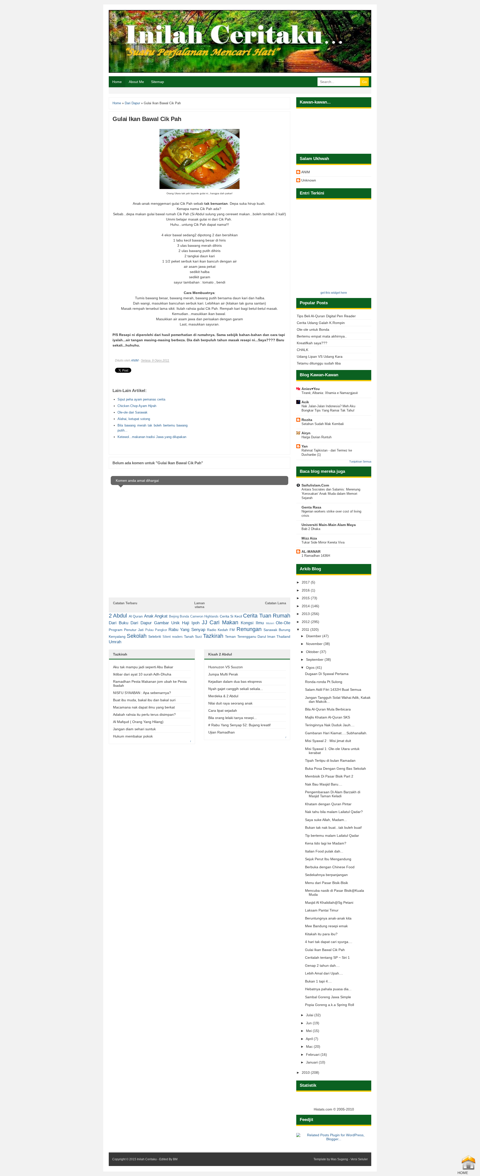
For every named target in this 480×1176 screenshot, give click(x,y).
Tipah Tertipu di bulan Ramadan (330, 760)
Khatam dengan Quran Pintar (328, 804)
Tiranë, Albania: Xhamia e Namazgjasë (330, 393)
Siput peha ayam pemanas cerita (141, 399)
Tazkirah (213, 636)
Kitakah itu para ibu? (321, 934)
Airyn (306, 433)
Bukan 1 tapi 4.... (318, 981)
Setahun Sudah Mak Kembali (323, 424)
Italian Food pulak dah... (324, 851)
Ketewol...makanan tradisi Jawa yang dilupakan (152, 437)
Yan (305, 446)
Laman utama (199, 605)
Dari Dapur (141, 622)
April (310, 1039)
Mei (309, 1031)
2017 (306, 582)
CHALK (302, 350)
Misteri (270, 623)
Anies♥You (311, 389)
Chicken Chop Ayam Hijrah (137, 406)
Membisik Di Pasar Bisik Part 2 (329, 776)
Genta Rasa (311, 507)
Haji (185, 622)
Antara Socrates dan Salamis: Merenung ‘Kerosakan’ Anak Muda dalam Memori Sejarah (331, 494)
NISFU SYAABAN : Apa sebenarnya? (142, 693)
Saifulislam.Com (315, 485)
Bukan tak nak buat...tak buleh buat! (333, 828)
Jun (309, 1023)
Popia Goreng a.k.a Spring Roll (329, 1005)
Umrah (115, 642)
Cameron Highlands (204, 616)
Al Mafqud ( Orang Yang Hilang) (138, 722)
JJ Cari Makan (220, 622)
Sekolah (136, 636)
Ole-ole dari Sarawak (133, 412)
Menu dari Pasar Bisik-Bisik (326, 883)
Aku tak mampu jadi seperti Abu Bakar (143, 667)
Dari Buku (118, 622)
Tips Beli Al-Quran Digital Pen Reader (326, 316)
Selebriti (154, 636)
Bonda (184, 616)
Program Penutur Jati (126, 630)
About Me (136, 82)
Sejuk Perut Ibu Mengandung (328, 859)
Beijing (174, 616)
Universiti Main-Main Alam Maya (329, 525)
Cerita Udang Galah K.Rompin (321, 323)
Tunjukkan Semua (360, 461)
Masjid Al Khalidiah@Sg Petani (329, 902)
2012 (306, 622)
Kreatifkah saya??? (312, 343)
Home (117, 82)
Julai (310, 1015)
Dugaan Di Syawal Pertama (326, 674)
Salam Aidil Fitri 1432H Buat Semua (333, 690)
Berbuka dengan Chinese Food (329, 867)
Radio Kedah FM (221, 630)
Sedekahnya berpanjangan (326, 875)
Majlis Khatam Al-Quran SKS (327, 717)
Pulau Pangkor (156, 630)
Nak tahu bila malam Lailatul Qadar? (334, 812)
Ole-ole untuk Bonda (313, 330)
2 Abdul (118, 615)
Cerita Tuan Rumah (266, 615)
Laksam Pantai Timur (321, 910)
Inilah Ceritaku (147, 1159)
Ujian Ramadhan (221, 732)
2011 (306, 630)
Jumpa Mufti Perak (223, 674)
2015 (306, 598)
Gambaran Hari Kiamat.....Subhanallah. (336, 733)
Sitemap (157, 82)
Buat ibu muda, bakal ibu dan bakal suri (144, 700)
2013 (306, 614)
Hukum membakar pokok (133, 736)
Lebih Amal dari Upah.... (324, 973)
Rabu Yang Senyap (186, 629)
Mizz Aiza (309, 538)
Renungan (249, 629)
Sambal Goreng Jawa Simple (328, 997)
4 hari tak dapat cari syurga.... (328, 942)
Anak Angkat (156, 616)
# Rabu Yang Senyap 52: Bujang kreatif (239, 725)
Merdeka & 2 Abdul (223, 696)
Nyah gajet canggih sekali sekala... (235, 689)
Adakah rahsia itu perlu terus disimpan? (144, 714)
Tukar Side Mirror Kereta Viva (323, 542)
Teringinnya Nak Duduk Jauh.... (329, 725)
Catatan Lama (275, 603)
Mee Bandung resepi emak (326, 926)
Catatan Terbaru (125, 603)
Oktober (313, 652)
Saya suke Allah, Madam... (326, 820)
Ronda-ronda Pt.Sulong (323, 682)
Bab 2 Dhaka (311, 529)
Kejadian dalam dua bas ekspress (235, 682)
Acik (305, 402)
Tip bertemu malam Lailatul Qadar (332, 836)
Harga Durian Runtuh (317, 437)
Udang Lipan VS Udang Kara (319, 356)
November (315, 644)
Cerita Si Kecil (231, 616)
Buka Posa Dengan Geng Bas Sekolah (335, 768)
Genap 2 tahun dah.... (322, 966)
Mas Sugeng (339, 1159)
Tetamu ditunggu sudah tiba (319, 363)
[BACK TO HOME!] (468, 1169)
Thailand (283, 636)
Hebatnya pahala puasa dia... (328, 989)
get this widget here (333, 292)
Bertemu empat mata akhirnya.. (322, 336)
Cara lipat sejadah (222, 710)
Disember (314, 636)
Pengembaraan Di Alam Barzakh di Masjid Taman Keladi (332, 794)
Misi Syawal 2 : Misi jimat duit (328, 741)
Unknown (308, 180)
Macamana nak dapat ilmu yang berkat (144, 707)
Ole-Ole (283, 622)
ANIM (134, 360)
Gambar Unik (167, 622)
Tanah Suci (193, 636)
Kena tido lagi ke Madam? (325, 843)
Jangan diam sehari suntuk (134, 729)
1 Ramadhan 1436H (316, 556)
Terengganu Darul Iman (256, 636)
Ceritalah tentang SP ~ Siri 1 (327, 958)
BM (175, 1159)
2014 (306, 606)
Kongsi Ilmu (252, 622)
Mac (310, 1046)
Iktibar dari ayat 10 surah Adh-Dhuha (142, 674)
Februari (313, 1054)
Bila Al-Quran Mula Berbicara (328, 709)
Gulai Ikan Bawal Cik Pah (325, 950)
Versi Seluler (359, 1159)
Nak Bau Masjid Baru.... (323, 784)
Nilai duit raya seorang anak (230, 703)
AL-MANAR (311, 552)
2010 (306, 1072)
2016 (306, 590)
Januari (312, 1062)
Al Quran (136, 616)
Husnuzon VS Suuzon (225, 667)
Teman (230, 636)
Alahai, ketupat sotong (134, 419)
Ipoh (196, 622)
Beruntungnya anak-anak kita (328, 918)
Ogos (311, 668)
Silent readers (172, 636)
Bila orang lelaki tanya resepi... (232, 718)
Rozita (307, 420)
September (315, 660)
